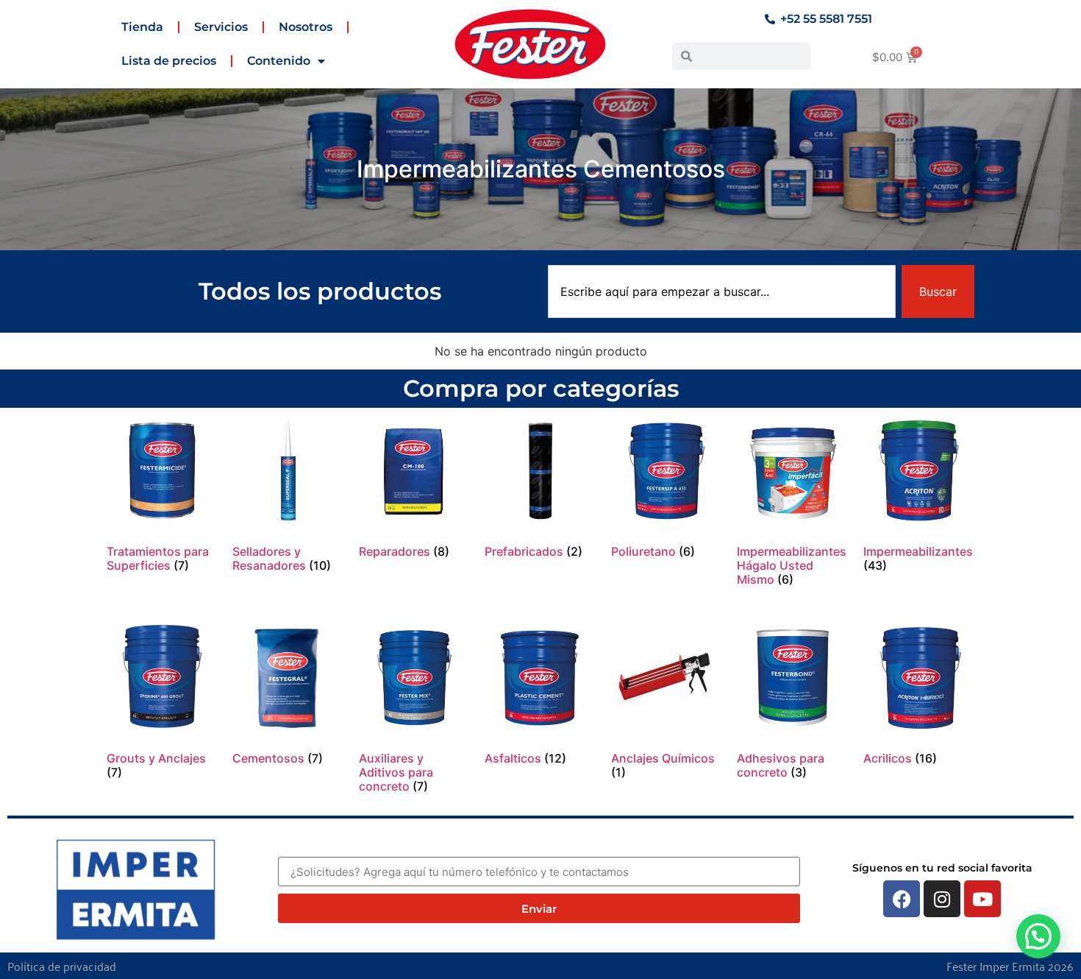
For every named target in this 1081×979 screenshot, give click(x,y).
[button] (1038, 936)
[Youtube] (982, 898)
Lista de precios (168, 61)
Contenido (278, 61)
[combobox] (722, 291)
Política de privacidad (61, 965)
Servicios (221, 27)
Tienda (142, 27)
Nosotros (305, 27)
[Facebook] (901, 898)
